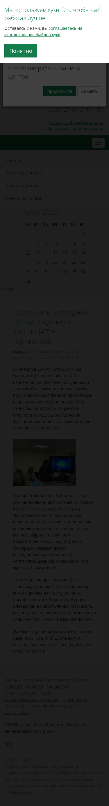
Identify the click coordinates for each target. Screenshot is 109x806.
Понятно (20, 50)
